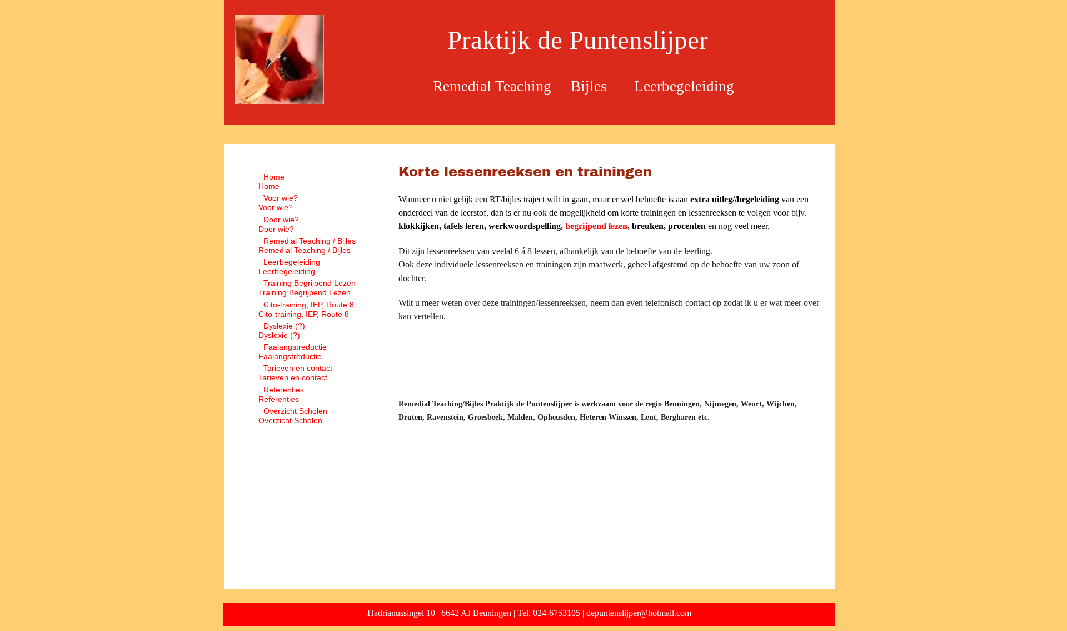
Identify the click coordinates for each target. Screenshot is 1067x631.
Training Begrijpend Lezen (309, 283)
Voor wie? (280, 197)
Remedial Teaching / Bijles (309, 240)
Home (274, 176)
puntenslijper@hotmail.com (643, 613)
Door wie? (281, 219)
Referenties (283, 389)
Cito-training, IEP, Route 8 (308, 304)
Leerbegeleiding (291, 261)
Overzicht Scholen (295, 410)
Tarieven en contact (297, 368)
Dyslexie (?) (284, 325)
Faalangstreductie (295, 346)
